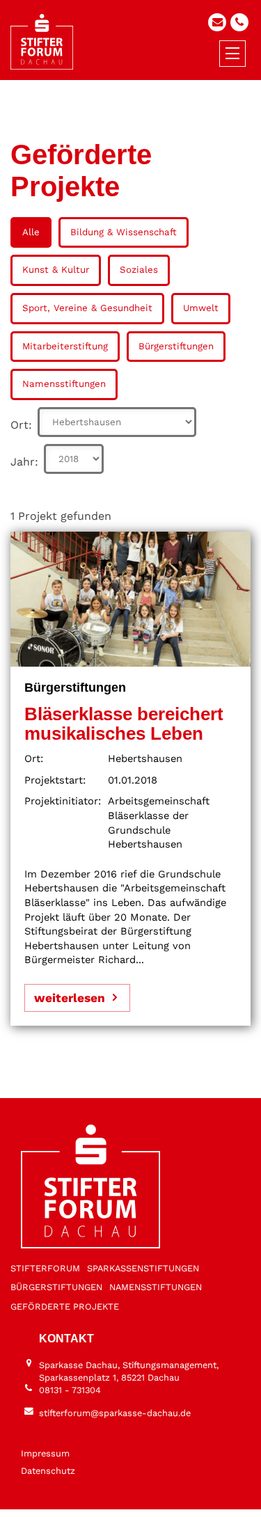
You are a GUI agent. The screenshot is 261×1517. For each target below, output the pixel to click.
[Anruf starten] (239, 22)
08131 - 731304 (70, 1390)
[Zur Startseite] (41, 42)
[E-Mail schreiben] (217, 22)
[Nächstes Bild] (154, 1494)
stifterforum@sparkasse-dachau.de (115, 1413)
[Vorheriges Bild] (107, 1494)
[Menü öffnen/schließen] (232, 53)
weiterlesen (69, 998)
